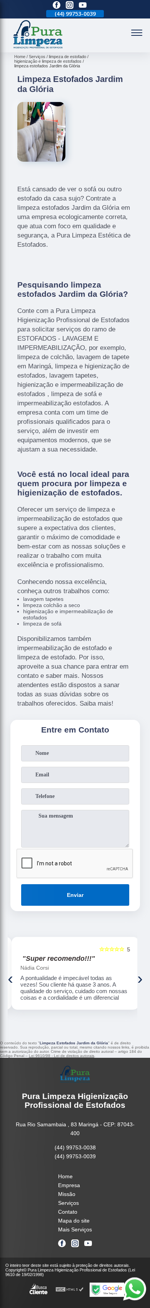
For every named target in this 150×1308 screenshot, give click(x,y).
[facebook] (56, 5)
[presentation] (10, 978)
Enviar (75, 895)
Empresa (69, 1185)
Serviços (68, 1203)
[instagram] (69, 5)
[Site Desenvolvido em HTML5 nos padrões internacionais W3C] (69, 1290)
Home (65, 1176)
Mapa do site (74, 1221)
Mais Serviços (75, 1229)
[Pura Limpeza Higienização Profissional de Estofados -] (38, 48)
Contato (67, 1212)
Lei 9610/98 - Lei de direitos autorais (61, 1056)
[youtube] (83, 5)
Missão (66, 1194)
